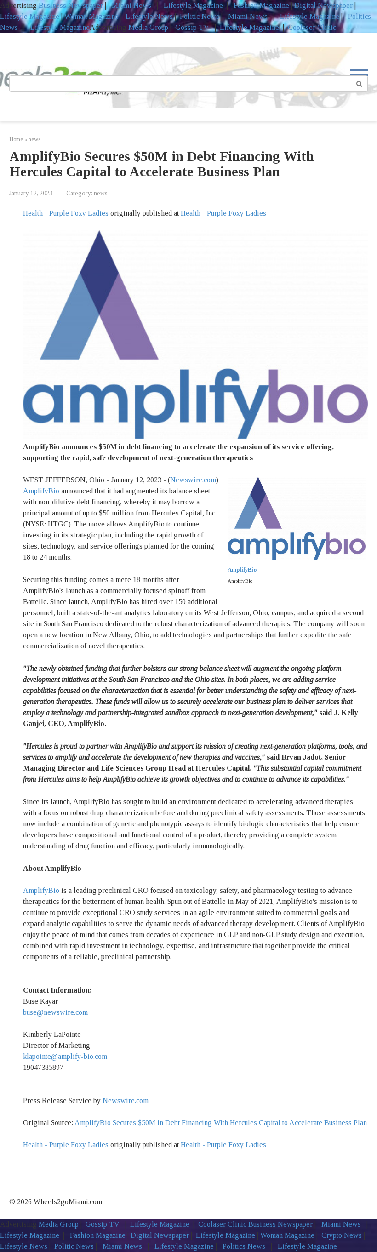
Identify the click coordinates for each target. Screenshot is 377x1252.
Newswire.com (193, 480)
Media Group (148, 27)
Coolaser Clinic (312, 27)
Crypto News (341, 1235)
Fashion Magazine (261, 5)
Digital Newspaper (323, 5)
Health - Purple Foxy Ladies (66, 213)
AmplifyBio (41, 491)
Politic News (198, 16)
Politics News (244, 1246)
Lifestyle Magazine (192, 5)
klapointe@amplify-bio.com (65, 1056)
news (101, 193)
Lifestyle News (148, 16)
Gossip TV (193, 27)
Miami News (131, 5)
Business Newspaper (71, 5)
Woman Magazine (91, 16)
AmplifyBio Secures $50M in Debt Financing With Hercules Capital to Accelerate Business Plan (220, 1122)
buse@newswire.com (55, 1012)
